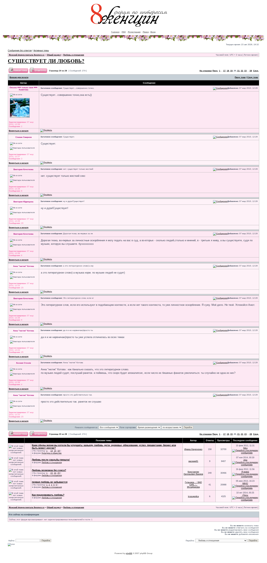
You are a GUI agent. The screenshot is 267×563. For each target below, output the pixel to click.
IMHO (245, 483)
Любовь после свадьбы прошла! (51, 459)
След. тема (252, 77)
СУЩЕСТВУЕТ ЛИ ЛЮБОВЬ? (46, 61)
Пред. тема (240, 77)
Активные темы (41, 50)
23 (245, 71)
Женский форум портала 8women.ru (26, 55)
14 (51, 451)
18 (228, 71)
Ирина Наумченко (193, 449)
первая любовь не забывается (49, 482)
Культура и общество (52, 453)
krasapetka (193, 496)
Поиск (146, 32)
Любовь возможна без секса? (49, 470)
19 (231, 71)
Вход (153, 32)
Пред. (215, 71)
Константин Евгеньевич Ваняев (193, 473)
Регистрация (134, 32)
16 (58, 451)
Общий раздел (54, 55)
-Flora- (245, 495)
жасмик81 (193, 461)
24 (55, 473)
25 (58, 473)
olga (245, 460)
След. (256, 71)
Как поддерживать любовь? (48, 495)
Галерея (115, 32)
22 (242, 71)
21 (238, 71)
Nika (245, 448)
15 (55, 451)
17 (224, 71)
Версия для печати (19, 77)
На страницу (206, 71)
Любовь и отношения (73, 55)
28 (251, 71)
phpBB (129, 553)
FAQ (124, 32)
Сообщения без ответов (20, 50)
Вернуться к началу (19, 131)
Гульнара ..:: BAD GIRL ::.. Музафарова (193, 484)
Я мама (245, 472)
